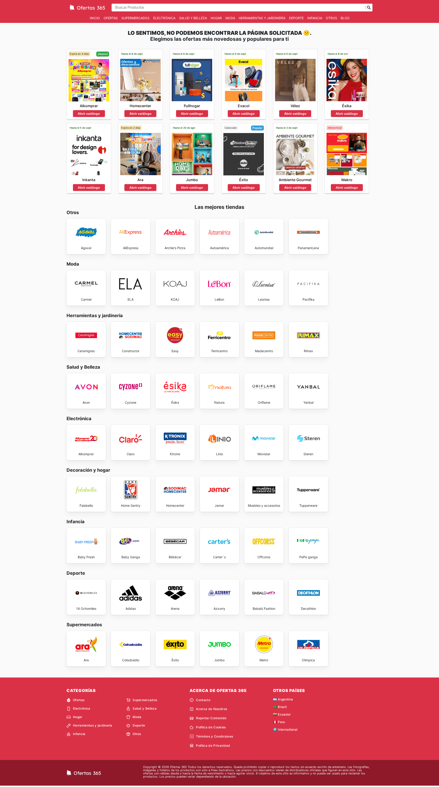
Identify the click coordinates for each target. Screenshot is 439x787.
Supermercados (135, 18)
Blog (345, 18)
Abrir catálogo (89, 113)
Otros (331, 18)
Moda (230, 18)
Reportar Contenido (211, 718)
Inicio (95, 18)
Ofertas (111, 18)
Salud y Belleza (193, 18)
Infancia (314, 18)
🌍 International (285, 729)
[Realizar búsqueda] (368, 7)
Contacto (203, 700)
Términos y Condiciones (214, 736)
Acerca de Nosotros (211, 709)
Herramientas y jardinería (262, 18)
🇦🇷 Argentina (283, 699)
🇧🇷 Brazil (280, 707)
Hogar (216, 18)
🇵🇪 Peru (279, 722)
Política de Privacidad (213, 745)
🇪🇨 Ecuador (282, 714)
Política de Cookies (211, 727)
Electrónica (164, 18)
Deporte (296, 18)
